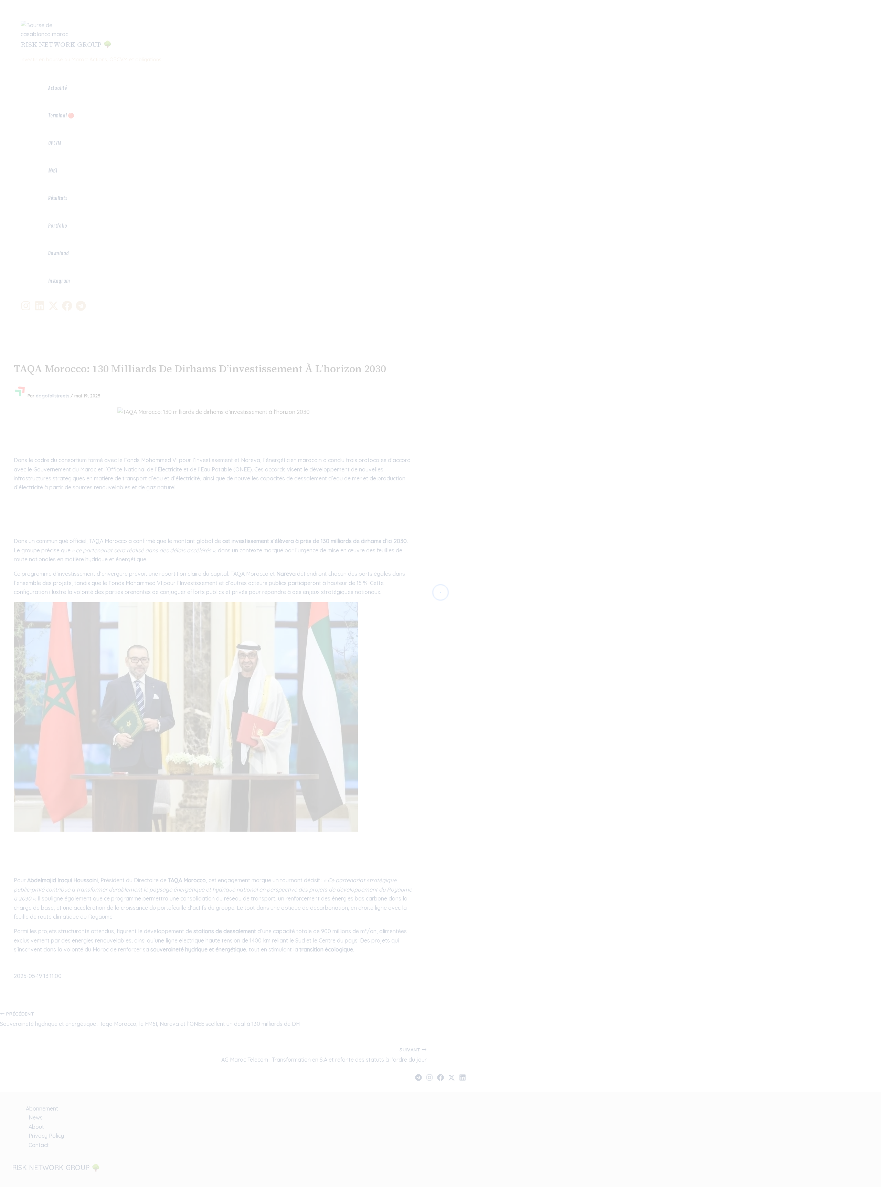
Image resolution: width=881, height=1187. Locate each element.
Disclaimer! (842, 12)
